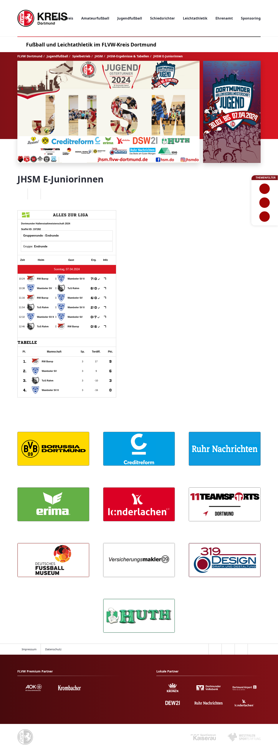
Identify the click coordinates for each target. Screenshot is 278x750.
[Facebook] (21, 194)
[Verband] (264, 216)
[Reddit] (47, 194)
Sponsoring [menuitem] (251, 18)
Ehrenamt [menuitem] (224, 18)
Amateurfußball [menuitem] (95, 18)
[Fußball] (264, 189)
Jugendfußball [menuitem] (129, 18)
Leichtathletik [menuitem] (195, 18)
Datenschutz (53, 649)
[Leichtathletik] (264, 202)
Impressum (29, 649)
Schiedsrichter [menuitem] (162, 18)
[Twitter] (34, 194)
